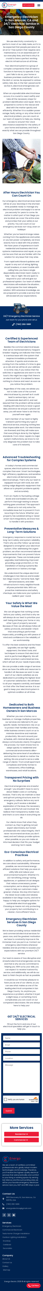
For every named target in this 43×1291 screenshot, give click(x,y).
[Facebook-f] (4, 1215)
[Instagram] (9, 1215)
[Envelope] (14, 1215)
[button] (39, 5)
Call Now (35, 1285)
